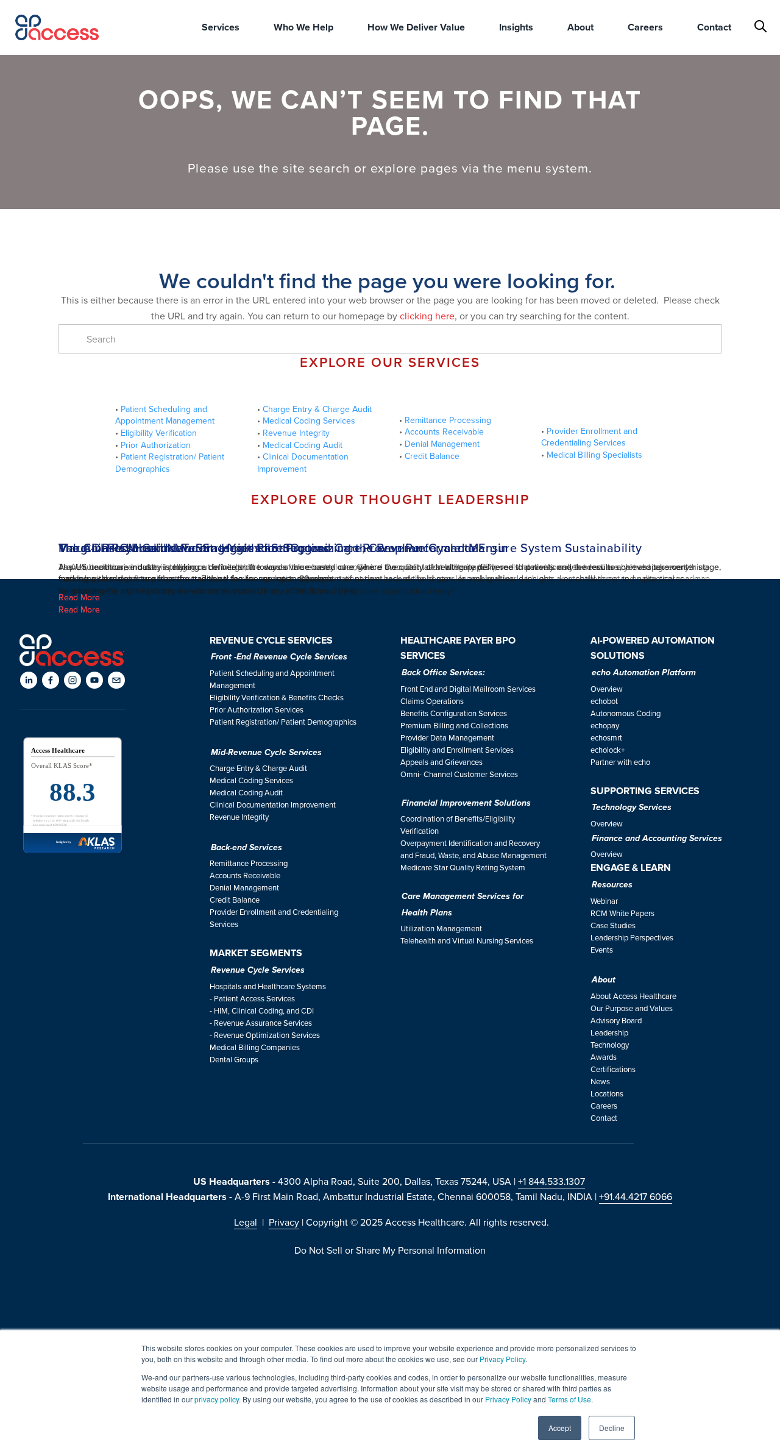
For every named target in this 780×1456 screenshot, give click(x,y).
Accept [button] (559, 1427)
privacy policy (216, 1399)
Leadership (609, 1032)
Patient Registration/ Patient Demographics (171, 462)
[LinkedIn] (28, 680)
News (600, 1081)
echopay (604, 725)
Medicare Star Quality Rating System (462, 867)
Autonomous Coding (625, 713)
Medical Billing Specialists (594, 455)
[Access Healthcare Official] (72, 680)
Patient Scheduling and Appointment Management (166, 415)
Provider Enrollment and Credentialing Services (590, 437)
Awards (603, 1056)
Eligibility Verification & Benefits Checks (277, 697)
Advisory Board (616, 1020)
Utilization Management (441, 928)
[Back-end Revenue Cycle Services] (461, 394)
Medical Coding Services (310, 420)
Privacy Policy (502, 1359)
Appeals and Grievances (441, 761)
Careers (603, 1105)
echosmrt (606, 737)
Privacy (284, 1222)
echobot (604, 700)
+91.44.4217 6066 (635, 1196)
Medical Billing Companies (255, 1047)
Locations (606, 1093)
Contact (714, 27)
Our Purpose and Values (631, 1008)
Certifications (613, 1069)
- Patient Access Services (252, 998)
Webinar (604, 900)
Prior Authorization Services (256, 709)
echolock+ (607, 749)
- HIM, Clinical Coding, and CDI (262, 1010)
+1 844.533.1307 (551, 1181)
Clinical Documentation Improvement (304, 462)
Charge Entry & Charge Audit (317, 409)
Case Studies (613, 925)
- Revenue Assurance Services (261, 1022)
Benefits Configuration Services (453, 713)
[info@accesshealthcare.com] (116, 680)
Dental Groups (234, 1059)
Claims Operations (432, 700)
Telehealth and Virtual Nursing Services (466, 940)
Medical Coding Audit (304, 445)
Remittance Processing (449, 420)
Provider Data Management (447, 737)
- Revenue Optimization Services (265, 1034)
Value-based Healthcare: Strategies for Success (193, 547)
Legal (245, 1222)
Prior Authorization (157, 445)
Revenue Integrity (296, 433)
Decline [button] (612, 1427)
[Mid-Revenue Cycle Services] (319, 388)
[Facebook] (50, 680)
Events (601, 949)
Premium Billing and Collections (454, 725)
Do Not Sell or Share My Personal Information (390, 1250)
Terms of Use (569, 1399)
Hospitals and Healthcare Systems (268, 986)
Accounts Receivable (445, 431)
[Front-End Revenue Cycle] (177, 388)
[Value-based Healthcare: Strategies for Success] (390, 525)
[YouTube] (94, 680)
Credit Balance (432, 456)
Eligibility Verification (159, 433)
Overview (606, 688)
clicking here (427, 315)
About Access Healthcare (633, 995)
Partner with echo (620, 761)
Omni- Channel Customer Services (459, 774)
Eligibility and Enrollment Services (457, 749)
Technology (609, 1044)
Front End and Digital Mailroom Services (468, 688)
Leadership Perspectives (631, 937)
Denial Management (442, 444)
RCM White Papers (622, 912)
